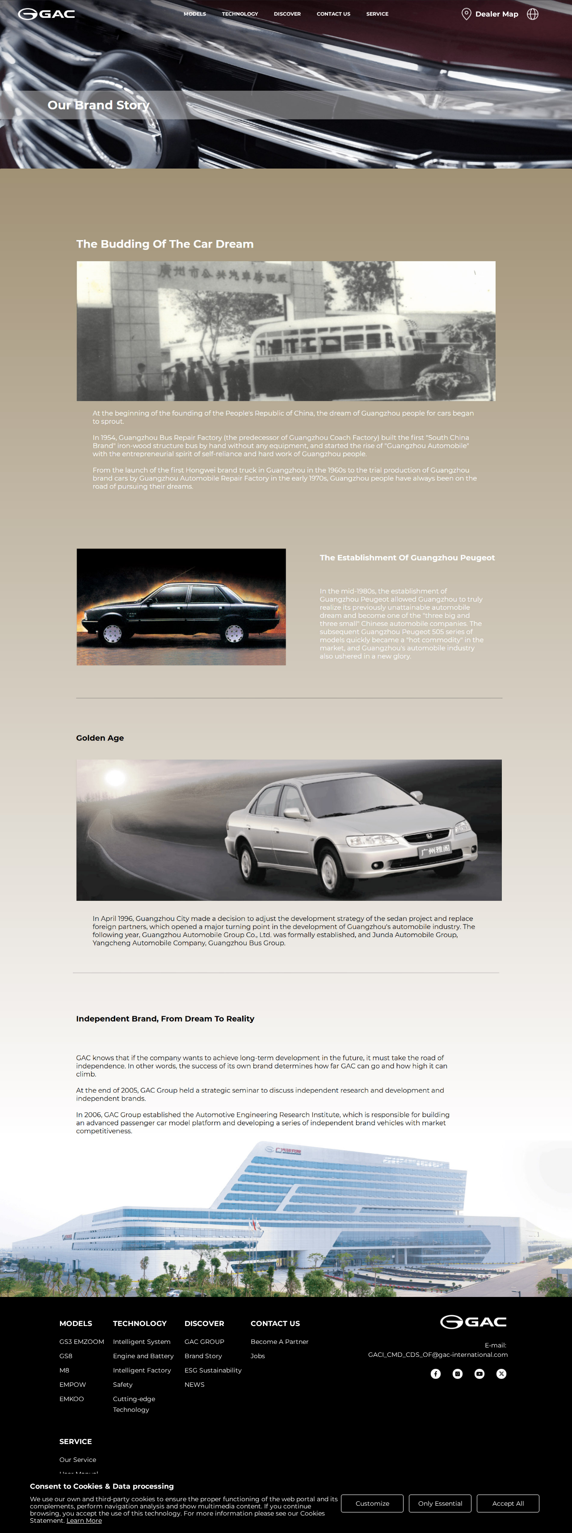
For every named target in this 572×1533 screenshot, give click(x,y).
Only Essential (440, 1503)
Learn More (84, 1520)
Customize (372, 1503)
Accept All (508, 1503)
